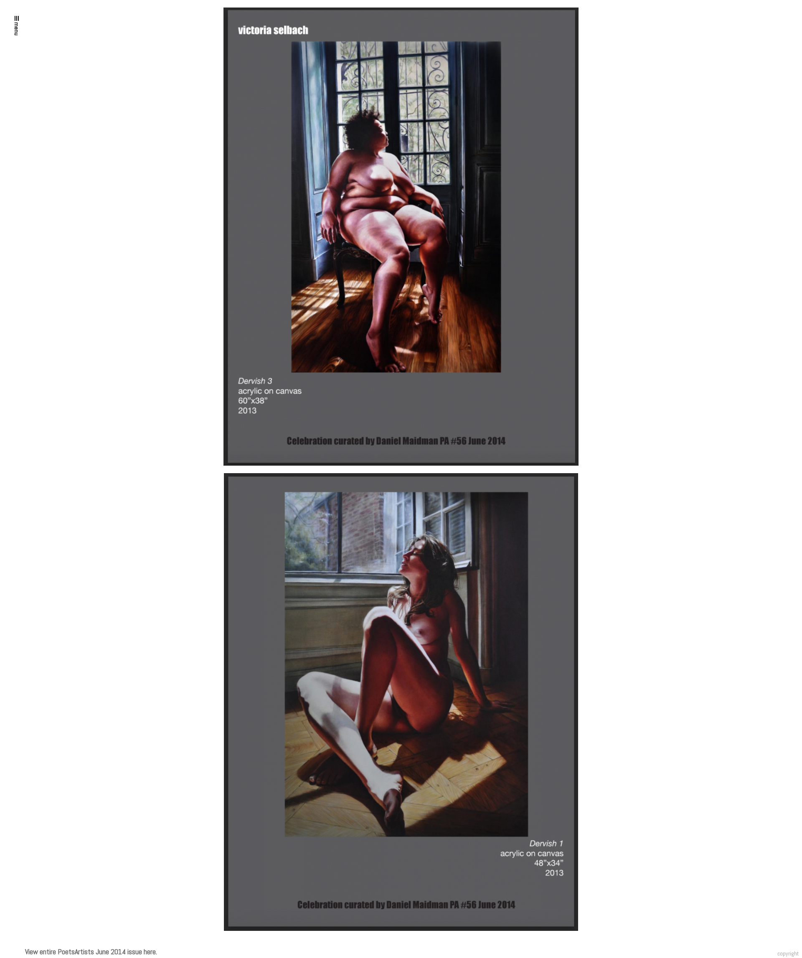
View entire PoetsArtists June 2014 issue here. (91, 951)
